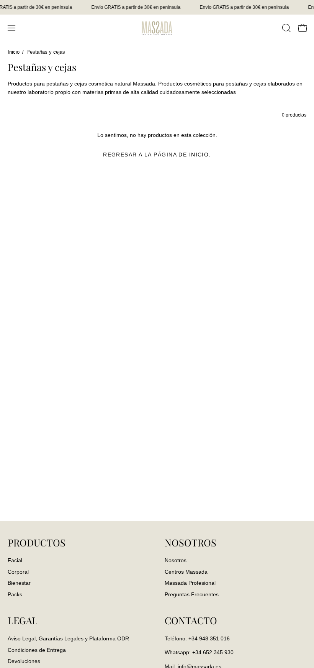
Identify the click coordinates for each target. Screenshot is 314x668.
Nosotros (175, 560)
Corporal (18, 572)
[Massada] (157, 27)
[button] (285, 28)
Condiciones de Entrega (37, 650)
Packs (15, 595)
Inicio (14, 52)
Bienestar (19, 583)
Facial (15, 560)
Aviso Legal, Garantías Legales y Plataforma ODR (68, 638)
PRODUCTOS (36, 542)
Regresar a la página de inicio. (157, 154)
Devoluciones (24, 661)
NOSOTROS (190, 542)
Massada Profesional (190, 583)
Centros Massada (186, 572)
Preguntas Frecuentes (192, 595)
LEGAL (23, 620)
